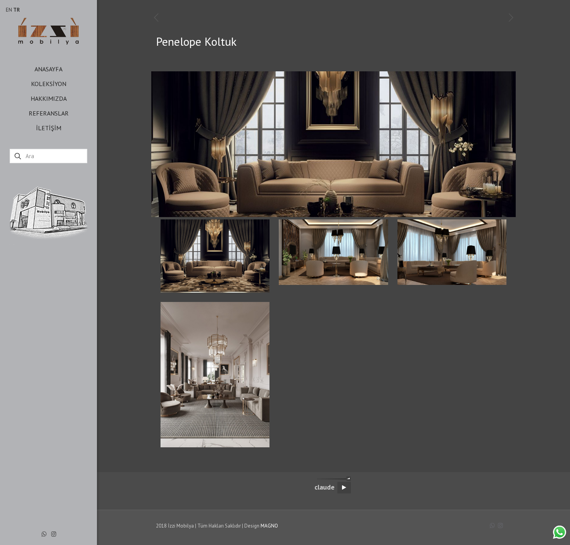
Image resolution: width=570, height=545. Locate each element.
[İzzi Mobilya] (48, 31)
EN (9, 10)
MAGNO (269, 526)
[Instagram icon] (54, 534)
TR (16, 10)
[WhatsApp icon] (44, 534)
